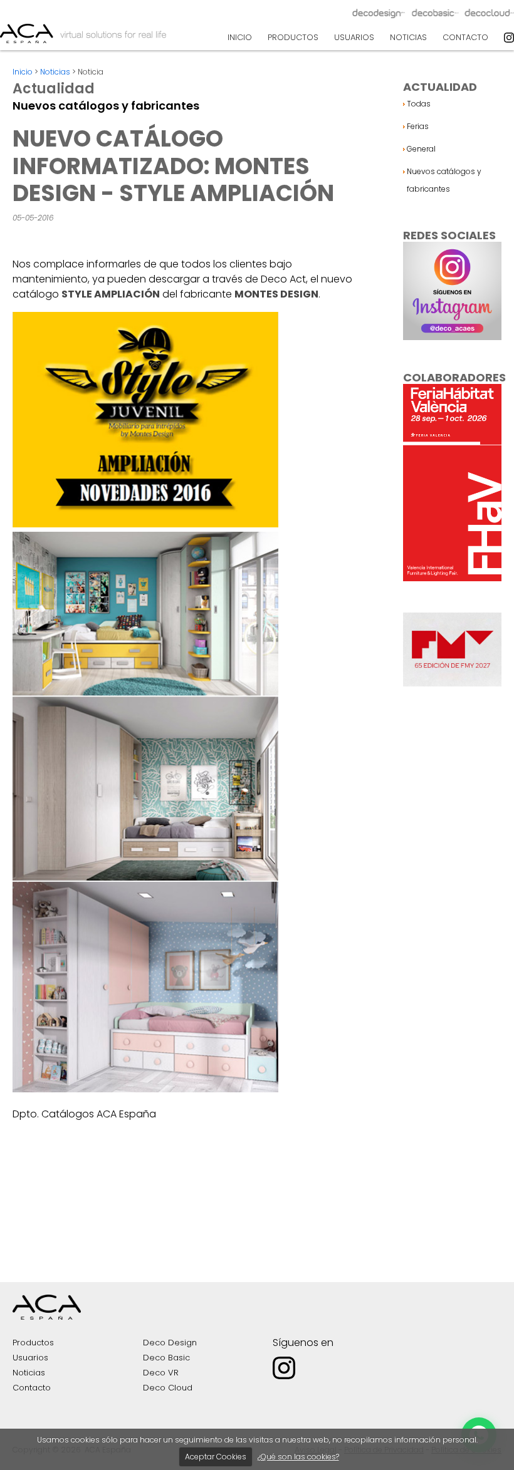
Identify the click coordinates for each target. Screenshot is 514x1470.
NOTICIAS (408, 37)
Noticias (55, 71)
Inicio (23, 71)
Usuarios (30, 1358)
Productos (33, 1342)
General (421, 148)
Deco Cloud (167, 1388)
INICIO (240, 37)
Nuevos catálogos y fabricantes (444, 180)
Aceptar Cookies (215, 1456)
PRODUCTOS (293, 37)
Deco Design (170, 1342)
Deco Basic (166, 1358)
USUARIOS (354, 37)
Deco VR (161, 1373)
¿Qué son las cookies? (298, 1456)
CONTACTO (465, 37)
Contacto (32, 1388)
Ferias (418, 126)
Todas (419, 103)
